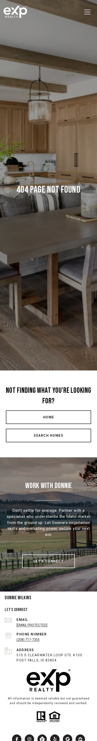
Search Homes (48, 435)
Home (48, 417)
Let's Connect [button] (48, 561)
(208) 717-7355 (28, 640)
